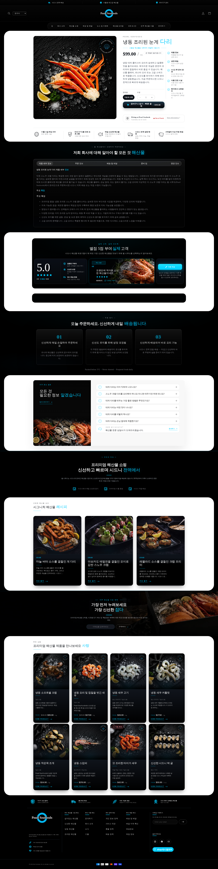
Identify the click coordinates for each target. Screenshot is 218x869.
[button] (9, 13)
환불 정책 (110, 829)
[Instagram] (155, 841)
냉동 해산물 (69, 829)
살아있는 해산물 (71, 818)
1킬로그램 (128, 97)
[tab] (45, 163)
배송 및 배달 (131, 818)
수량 (138, 92)
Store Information (173, 117)
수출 (87, 834)
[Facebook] (161, 841)
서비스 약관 (111, 824)
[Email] (168, 841)
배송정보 (129, 829)
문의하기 (88, 818)
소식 (87, 829)
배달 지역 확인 (132, 824)
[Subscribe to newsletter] (183, 822)
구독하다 (124, 627)
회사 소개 (89, 824)
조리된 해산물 (70, 834)
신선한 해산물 (70, 824)
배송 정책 (110, 834)
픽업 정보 (130, 834)
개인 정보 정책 (112, 818)
